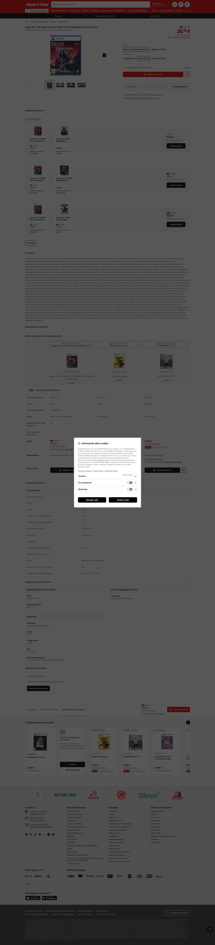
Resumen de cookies (111, 471)
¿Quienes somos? (98, 471)
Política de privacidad (84, 471)
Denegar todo (92, 500)
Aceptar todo (123, 500)
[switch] (130, 482)
